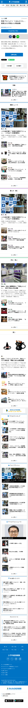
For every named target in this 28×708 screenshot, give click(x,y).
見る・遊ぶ (13, 5)
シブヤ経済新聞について (7, 664)
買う (18, 5)
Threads (20, 658)
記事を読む (14, 54)
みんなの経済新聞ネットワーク (14, 689)
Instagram (16, 658)
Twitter (12, 658)
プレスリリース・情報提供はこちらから (10, 666)
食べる (7, 5)
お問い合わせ (5, 670)
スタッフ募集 (5, 674)
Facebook (8, 658)
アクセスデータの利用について (8, 668)
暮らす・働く (22, 5)
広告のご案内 (5, 672)
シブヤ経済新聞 (14, 2)
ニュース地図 (4, 18)
